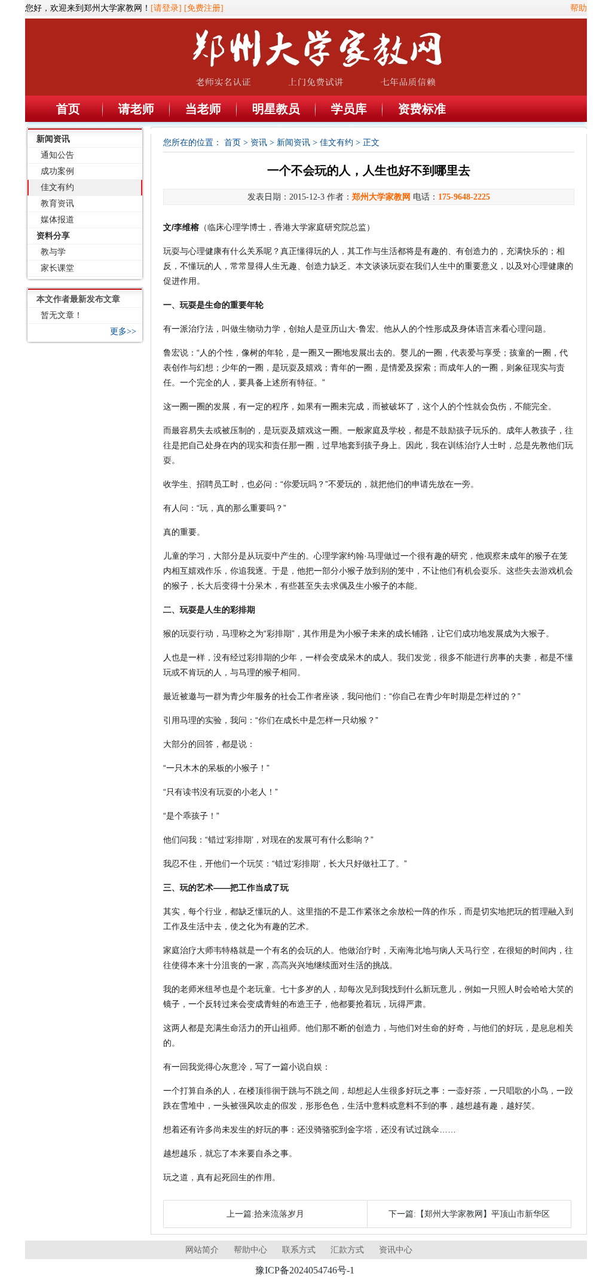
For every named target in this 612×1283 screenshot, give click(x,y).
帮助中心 (250, 1249)
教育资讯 (57, 203)
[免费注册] (204, 8)
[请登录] (166, 8)
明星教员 (276, 108)
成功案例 (57, 171)
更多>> (123, 331)
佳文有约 (57, 187)
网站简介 (202, 1249)
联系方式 (299, 1249)
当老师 (203, 108)
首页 (68, 108)
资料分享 (53, 235)
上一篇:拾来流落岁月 (265, 1213)
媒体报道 (57, 219)
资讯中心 (395, 1249)
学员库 (349, 108)
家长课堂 (57, 268)
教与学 (53, 251)
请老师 (136, 108)
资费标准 (422, 108)
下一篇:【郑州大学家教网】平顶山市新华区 (469, 1213)
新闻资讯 (53, 138)
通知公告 (57, 155)
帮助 (578, 8)
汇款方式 (347, 1249)
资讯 (258, 142)
